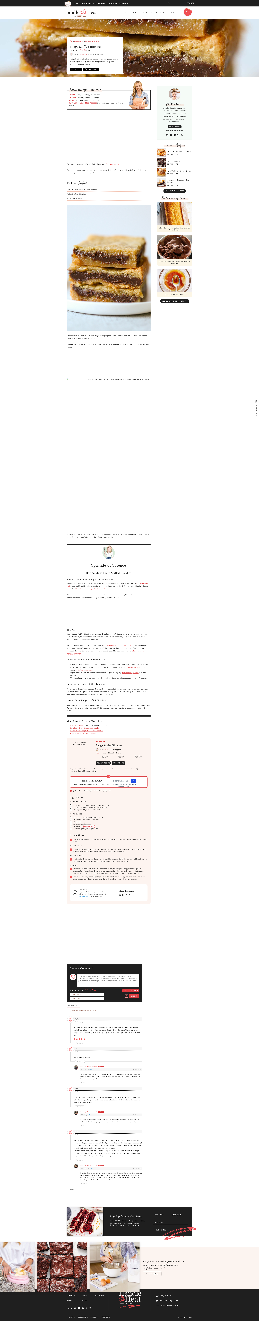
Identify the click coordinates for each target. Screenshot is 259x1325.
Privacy (70, 1317)
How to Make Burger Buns (179, 171)
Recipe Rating (76, 990)
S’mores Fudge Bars (130, 673)
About (69, 1300)
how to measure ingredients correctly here (93, 589)
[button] (120, 895)
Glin (90, 1069)
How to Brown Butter (174, 295)
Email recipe (92, 69)
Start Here (131, 13)
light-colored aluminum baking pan (117, 645)
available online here (84, 670)
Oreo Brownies (173, 161)
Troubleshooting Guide (168, 1300)
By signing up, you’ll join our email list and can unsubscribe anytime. (124, 785)
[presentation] (161, 152)
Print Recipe (118, 763)
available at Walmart (135, 667)
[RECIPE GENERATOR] (256, 401)
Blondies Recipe (77, 725)
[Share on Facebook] (123, 895)
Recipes (84, 1296)
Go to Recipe (172, 154)
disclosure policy (112, 164)
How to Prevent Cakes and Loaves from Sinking (174, 229)
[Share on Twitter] (126, 895)
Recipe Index (78, 41)
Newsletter (99, 1296)
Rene (90, 1115)
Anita (91, 1168)
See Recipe (76, 69)
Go (133, 781)
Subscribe (161, 1230)
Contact (84, 1300)
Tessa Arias (108, 749)
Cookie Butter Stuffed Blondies (83, 733)
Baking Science (159, 13)
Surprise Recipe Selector (168, 1305)
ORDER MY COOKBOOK (117, 3)
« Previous (71, 1189)
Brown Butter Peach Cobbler (179, 151)
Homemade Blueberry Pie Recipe (178, 181)
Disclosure (81, 1317)
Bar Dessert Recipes (92, 41)
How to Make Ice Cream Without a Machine (174, 262)
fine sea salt (88, 826)
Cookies (93, 1317)
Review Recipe (103, 763)
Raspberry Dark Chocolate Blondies (84, 728)
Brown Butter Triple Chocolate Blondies (86, 731)
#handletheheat (84, 896)
